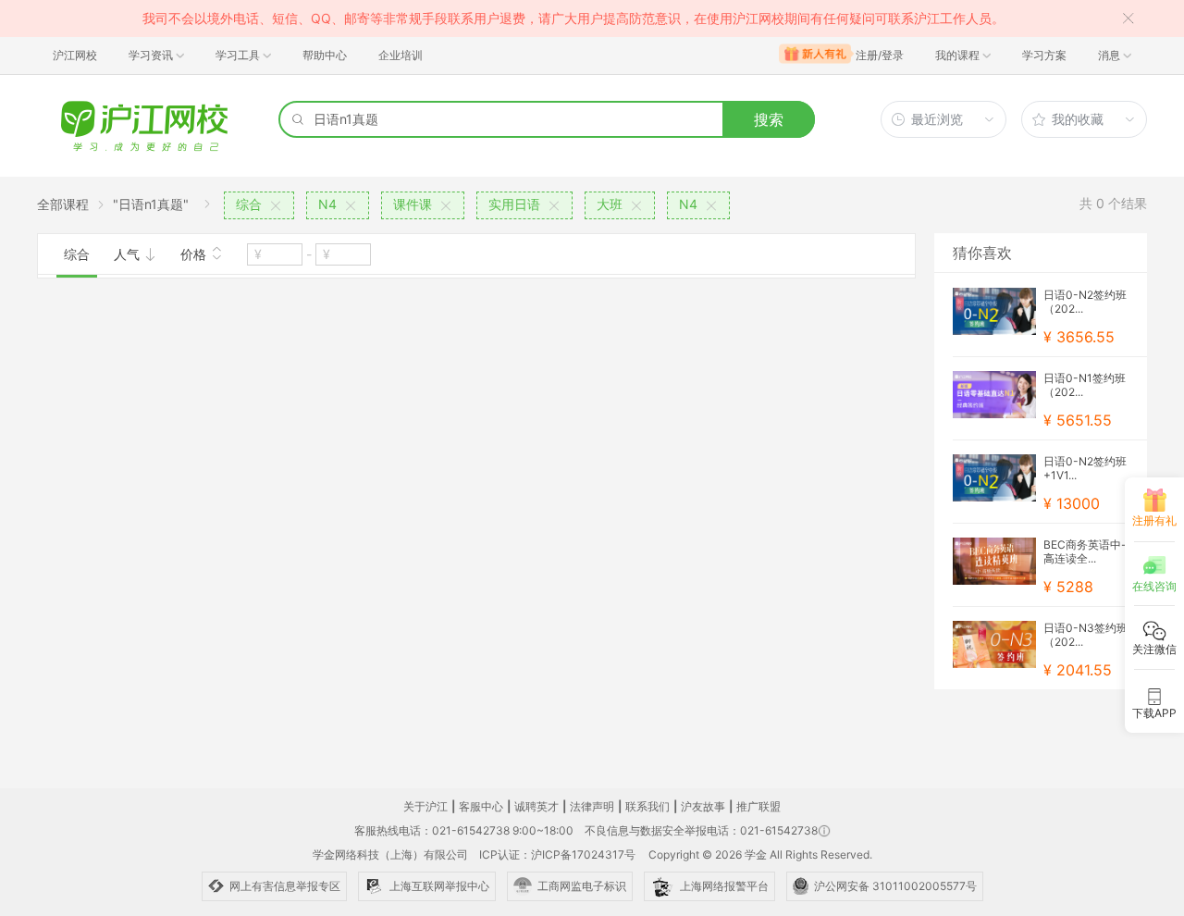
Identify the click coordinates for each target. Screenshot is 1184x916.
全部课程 (63, 204)
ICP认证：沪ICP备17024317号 (557, 854)
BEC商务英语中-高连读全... (1085, 551)
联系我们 (647, 806)
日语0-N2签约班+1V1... (1085, 468)
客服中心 (481, 806)
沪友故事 (703, 806)
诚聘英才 (536, 806)
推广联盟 (758, 806)
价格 (195, 254)
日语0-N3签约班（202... (1085, 635)
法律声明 (592, 806)
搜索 (768, 119)
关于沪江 (425, 806)
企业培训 (400, 55)
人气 (128, 254)
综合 (77, 254)
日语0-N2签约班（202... (1085, 302)
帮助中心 (324, 55)
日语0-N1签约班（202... (1084, 385)
